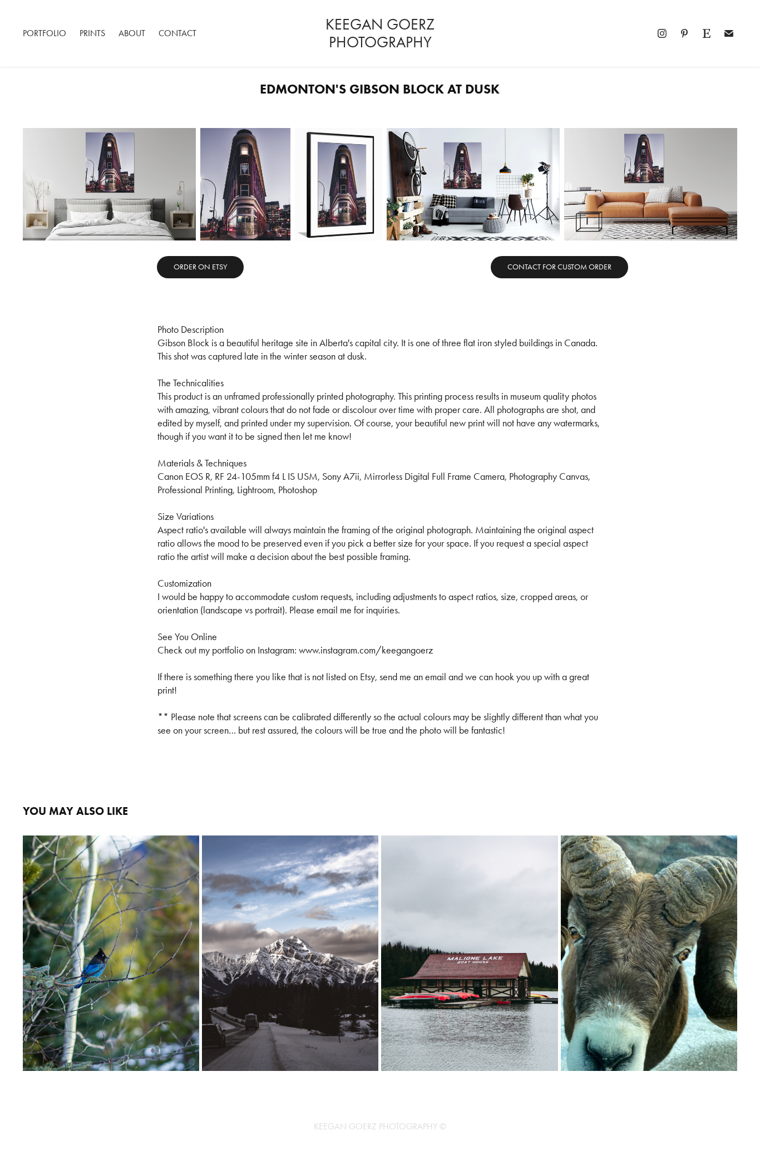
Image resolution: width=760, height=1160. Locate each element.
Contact (177, 33)
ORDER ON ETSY (200, 267)
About (132, 33)
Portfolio (44, 33)
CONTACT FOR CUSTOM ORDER (559, 267)
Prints (92, 33)
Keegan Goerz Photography (381, 33)
